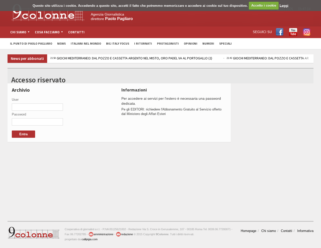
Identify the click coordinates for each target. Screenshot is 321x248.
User (15, 99)
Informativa (305, 231)
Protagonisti (168, 43)
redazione (127, 234)
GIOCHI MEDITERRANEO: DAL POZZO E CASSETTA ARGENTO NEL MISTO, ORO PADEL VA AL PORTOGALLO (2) (131, 58)
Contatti (76, 32)
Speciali (225, 43)
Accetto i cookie (263, 5)
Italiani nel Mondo (86, 43)
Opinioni (190, 43)
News (61, 43)
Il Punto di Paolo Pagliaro (31, 43)
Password (19, 114)
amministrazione (103, 234)
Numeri (208, 43)
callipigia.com (90, 239)
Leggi (284, 5)
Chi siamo (268, 231)
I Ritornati (143, 43)
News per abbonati (27, 58)
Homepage (248, 231)
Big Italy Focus (117, 43)
